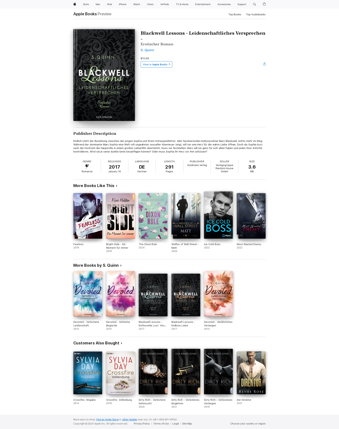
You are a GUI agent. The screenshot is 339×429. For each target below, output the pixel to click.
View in (155, 64)
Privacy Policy (142, 423)
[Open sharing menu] (265, 64)
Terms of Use (161, 423)
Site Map (187, 423)
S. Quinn (147, 50)
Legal (175, 423)
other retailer (129, 419)
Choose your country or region (248, 423)
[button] (255, 4)
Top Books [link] (234, 14)
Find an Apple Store (107, 419)
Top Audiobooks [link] (256, 14)
